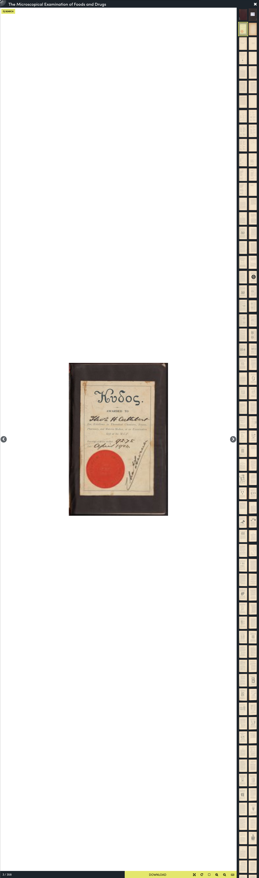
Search (9, 11)
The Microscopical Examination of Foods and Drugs (57, 4)
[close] (255, 4)
